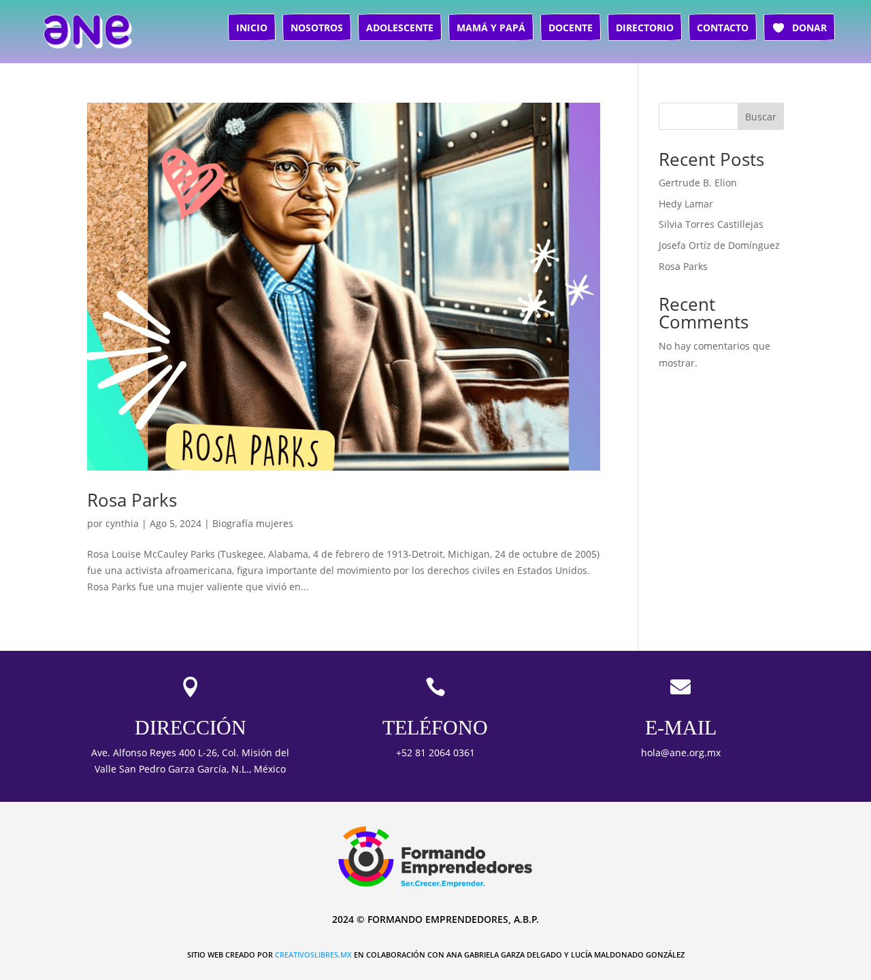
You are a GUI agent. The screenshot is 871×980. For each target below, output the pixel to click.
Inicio (251, 27)
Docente (570, 27)
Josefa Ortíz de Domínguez (719, 245)
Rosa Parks (132, 500)
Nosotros (317, 27)
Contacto (723, 27)
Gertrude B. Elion (698, 182)
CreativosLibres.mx (313, 954)
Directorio (645, 27)
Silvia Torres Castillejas (711, 224)
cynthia (122, 523)
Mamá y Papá (491, 27)
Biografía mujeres (252, 523)
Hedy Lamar (686, 203)
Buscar (760, 116)
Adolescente (399, 27)
